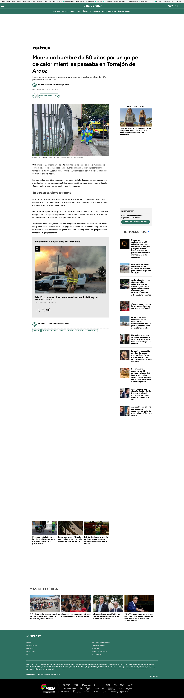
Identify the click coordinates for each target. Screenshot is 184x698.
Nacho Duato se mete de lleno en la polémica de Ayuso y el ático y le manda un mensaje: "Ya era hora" (141, 339)
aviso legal (96, 648)
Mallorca (159, 1)
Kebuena (128, 688)
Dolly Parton (108, 1)
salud (62, 331)
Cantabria (178, 1)
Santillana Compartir (99, 685)
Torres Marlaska (37, 1)
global (65, 11)
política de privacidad (99, 651)
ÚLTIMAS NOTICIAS (124, 11)
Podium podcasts (87, 691)
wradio (88, 688)
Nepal (19, 1)
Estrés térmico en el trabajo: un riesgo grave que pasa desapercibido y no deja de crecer (96, 540)
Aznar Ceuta (26, 1)
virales (72, 11)
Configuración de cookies (101, 642)
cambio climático (50, 331)
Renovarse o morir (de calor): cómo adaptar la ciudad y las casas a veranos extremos (70, 539)
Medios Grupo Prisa (48, 692)
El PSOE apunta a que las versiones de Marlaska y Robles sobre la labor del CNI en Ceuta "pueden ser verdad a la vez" (138, 617)
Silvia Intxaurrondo (132, 1)
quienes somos (31, 645)
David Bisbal (144, 1)
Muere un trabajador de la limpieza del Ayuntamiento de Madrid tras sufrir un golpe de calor (43, 540)
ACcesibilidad (96, 654)
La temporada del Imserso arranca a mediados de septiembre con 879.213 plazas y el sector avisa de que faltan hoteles (141, 322)
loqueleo (115, 691)
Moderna (76, 691)
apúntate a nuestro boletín (135, 222)
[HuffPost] (33, 636)
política (56, 11)
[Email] (48, 310)
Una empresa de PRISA (48, 687)
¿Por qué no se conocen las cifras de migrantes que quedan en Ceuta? (141, 306)
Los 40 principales (78, 685)
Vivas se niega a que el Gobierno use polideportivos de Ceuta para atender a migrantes (106, 616)
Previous (39, 273)
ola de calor (91, 331)
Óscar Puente (80, 1)
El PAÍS (67, 685)
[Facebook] (38, 310)
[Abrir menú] (2, 6)
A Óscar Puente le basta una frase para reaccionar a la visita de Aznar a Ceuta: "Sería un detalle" (141, 411)
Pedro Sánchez (68, 1)
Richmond (66, 691)
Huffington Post (70, 688)
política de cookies (98, 645)
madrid (36, 331)
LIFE (79, 11)
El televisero (95, 11)
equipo (28, 642)
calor (70, 331)
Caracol (130, 685)
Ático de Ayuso (57, 1)
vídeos (85, 11)
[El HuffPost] (93, 5)
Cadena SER (108, 685)
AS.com (115, 685)
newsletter (30, 651)
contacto (29, 648)
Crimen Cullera (168, 1)
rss (27, 654)
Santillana (88, 685)
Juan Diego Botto (119, 1)
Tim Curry (99, 1)
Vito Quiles (47, 1)
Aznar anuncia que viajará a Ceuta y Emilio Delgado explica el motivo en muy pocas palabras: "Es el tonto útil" (141, 394)
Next (102, 273)
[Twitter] (43, 310)
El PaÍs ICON (96, 691)
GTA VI (152, 1)
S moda (105, 691)
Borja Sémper (90, 1)
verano (79, 331)
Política (41, 48)
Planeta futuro (120, 688)
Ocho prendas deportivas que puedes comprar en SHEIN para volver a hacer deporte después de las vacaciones (135, 131)
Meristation (125, 691)
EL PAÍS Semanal (112, 688)
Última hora (170, 6)
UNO (82, 688)
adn (122, 685)
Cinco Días (96, 688)
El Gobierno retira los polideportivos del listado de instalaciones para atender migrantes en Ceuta (141, 268)
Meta (13, 1)
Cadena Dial (104, 688)
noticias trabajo (109, 11)
